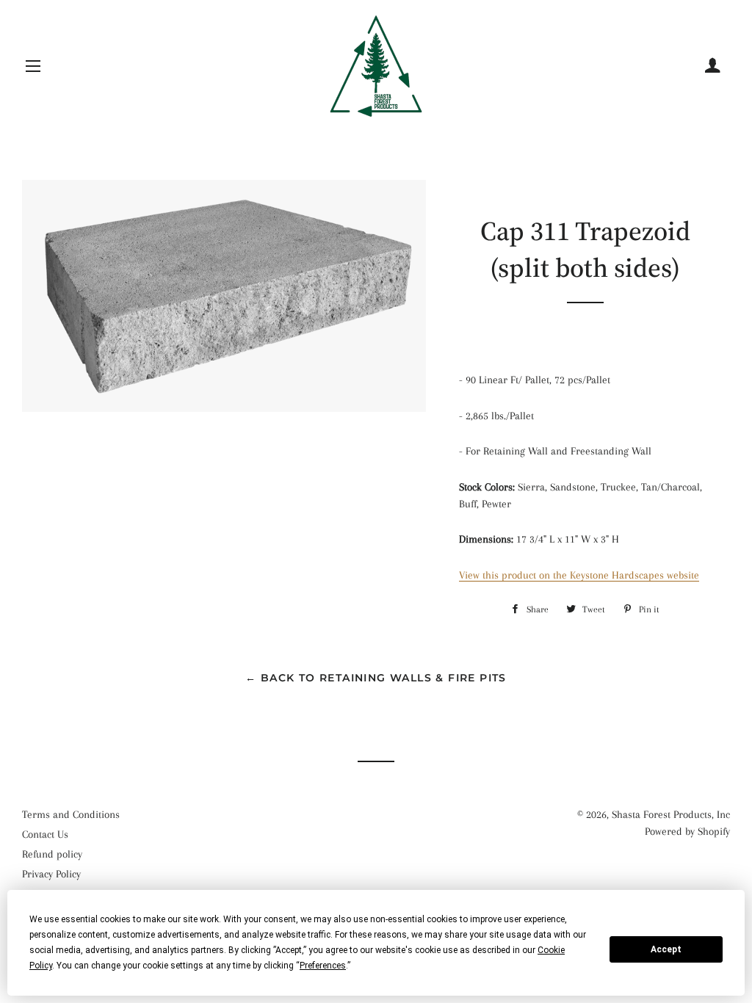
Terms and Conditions (71, 814)
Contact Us (45, 834)
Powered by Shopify (687, 831)
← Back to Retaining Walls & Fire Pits (376, 677)
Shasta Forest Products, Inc (671, 814)
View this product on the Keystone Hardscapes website (579, 575)
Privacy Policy (51, 874)
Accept (666, 949)
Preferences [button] (323, 965)
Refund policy (52, 854)
